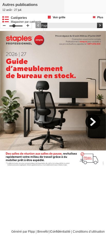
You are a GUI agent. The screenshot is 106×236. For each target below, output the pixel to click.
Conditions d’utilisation (89, 231)
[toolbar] (53, 128)
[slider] (69, 25)
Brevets (42, 231)
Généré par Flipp (23, 231)
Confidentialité (60, 231)
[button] (10, 124)
